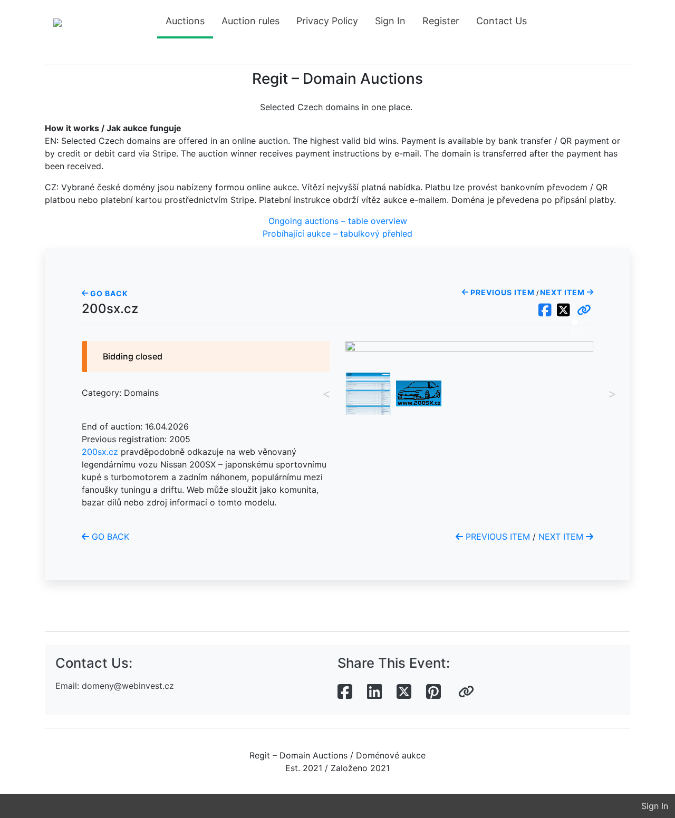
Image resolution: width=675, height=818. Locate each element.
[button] (584, 310)
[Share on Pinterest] (433, 692)
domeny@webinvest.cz (128, 685)
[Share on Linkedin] (374, 692)
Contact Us (501, 20)
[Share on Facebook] (345, 692)
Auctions (185, 20)
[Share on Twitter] (404, 692)
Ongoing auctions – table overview (337, 221)
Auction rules (250, 20)
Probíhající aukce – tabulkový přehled (337, 233)
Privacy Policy (327, 20)
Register (440, 20)
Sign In (390, 20)
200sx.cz (100, 451)
